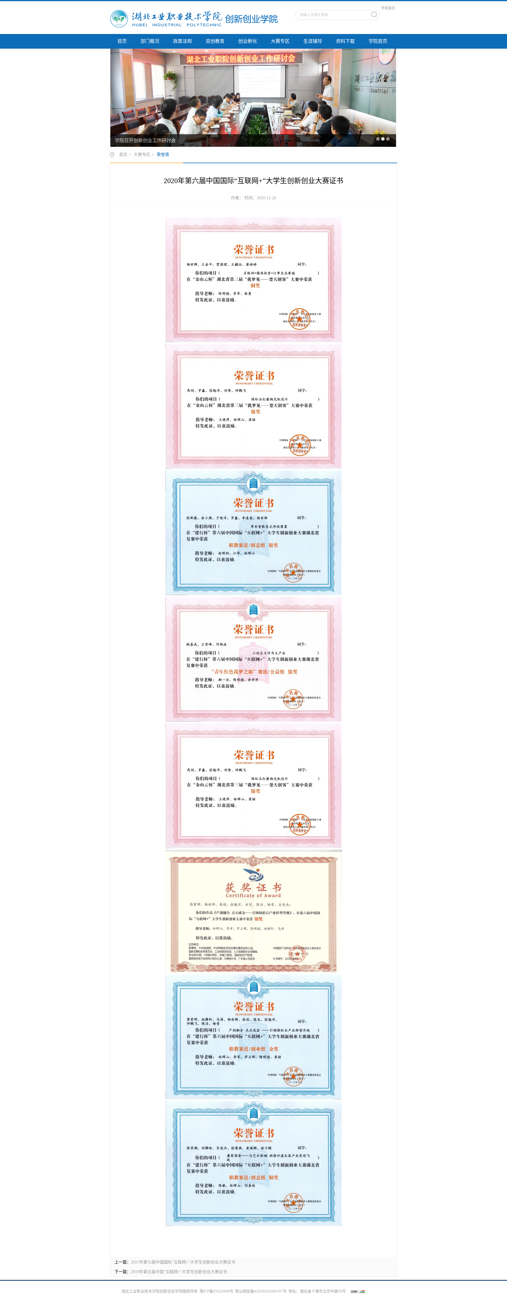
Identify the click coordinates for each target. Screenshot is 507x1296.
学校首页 (388, 8)
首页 (122, 41)
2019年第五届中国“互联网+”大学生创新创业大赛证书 (179, 1272)
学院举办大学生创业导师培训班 (147, 140)
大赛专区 (280, 41)
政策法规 (182, 41)
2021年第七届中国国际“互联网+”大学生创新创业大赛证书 (183, 1262)
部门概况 (150, 41)
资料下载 (345, 41)
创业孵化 (247, 41)
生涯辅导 (312, 41)
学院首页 (378, 41)
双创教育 (215, 41)
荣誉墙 (163, 154)
